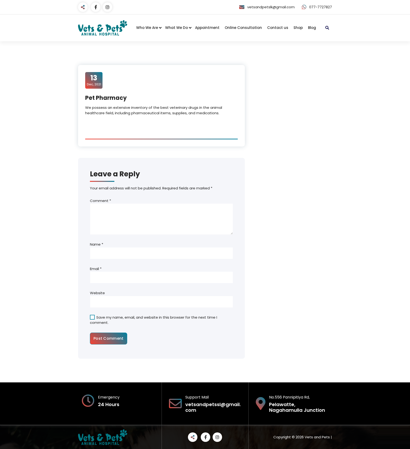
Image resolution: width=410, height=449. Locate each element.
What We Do (176, 27)
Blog (312, 27)
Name (96, 244)
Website (97, 292)
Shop (298, 27)
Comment (100, 200)
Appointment (207, 27)
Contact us (277, 27)
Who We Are (147, 27)
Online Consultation (243, 27)
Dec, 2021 (94, 80)
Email (96, 268)
